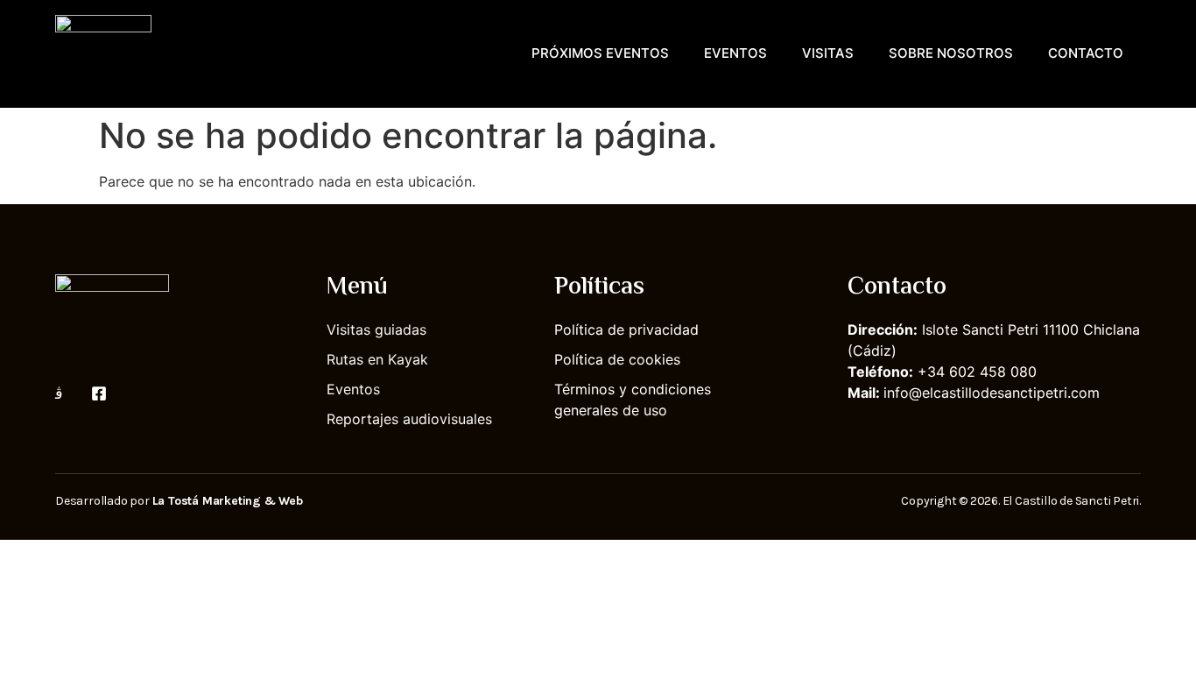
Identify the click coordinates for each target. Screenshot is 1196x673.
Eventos (735, 53)
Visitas (828, 53)
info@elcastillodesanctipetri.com (991, 392)
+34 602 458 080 (977, 371)
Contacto (1085, 53)
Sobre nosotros (951, 53)
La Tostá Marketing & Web (227, 500)
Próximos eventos (600, 53)
